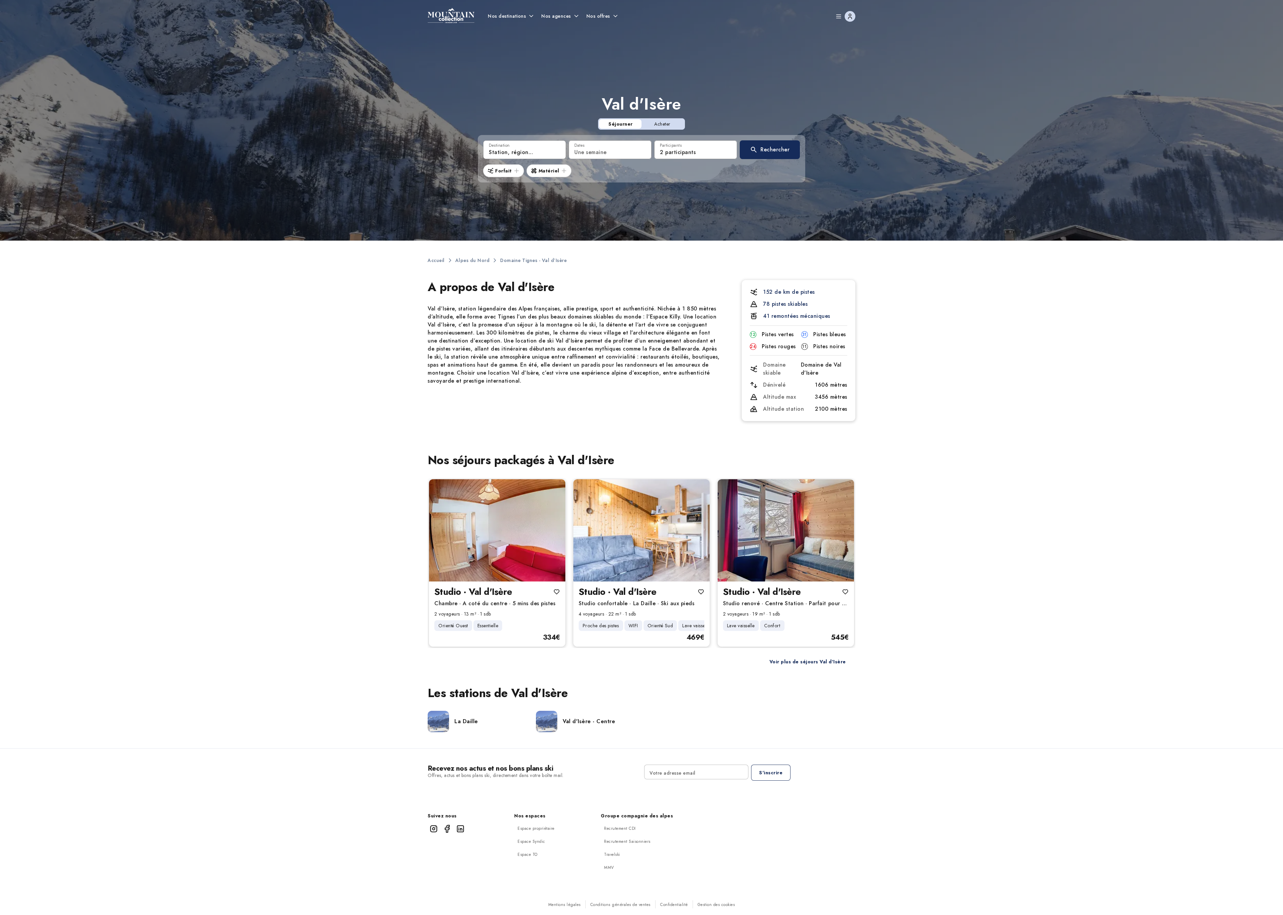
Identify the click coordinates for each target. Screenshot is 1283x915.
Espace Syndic (531, 841)
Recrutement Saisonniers (627, 841)
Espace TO (528, 855)
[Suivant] (554, 530)
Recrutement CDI (620, 828)
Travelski (612, 855)
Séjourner (620, 124)
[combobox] (524, 149)
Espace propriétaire (536, 828)
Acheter (662, 124)
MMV (609, 868)
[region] (497, 530)
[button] (770, 149)
